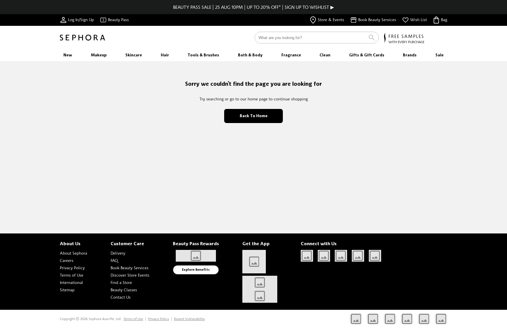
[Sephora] (82, 38)
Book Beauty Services (129, 267)
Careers (66, 260)
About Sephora (73, 252)
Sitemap (67, 289)
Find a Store (121, 282)
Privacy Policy (72, 267)
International (71, 282)
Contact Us (121, 297)
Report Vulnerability (189, 319)
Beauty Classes (124, 289)
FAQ (114, 260)
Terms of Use (71, 275)
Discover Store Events (130, 275)
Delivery (118, 252)
